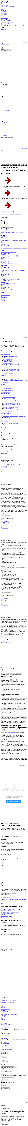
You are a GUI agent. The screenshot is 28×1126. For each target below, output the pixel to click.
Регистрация (6, 1043)
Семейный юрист (7, 395)
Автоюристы (6, 417)
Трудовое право (4, 376)
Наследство (3, 427)
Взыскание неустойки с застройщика (12, 371)
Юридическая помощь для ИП (8, 390)
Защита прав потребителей (7, 385)
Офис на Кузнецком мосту (7, 22)
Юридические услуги (6, 3)
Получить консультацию (7, 851)
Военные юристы (7, 361)
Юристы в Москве (7, 363)
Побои (5, 424)
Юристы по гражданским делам (11, 357)
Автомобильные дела (6, 413)
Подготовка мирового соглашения (11, 405)
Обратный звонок (5, 70)
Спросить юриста (5, 44)
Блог (2, 9)
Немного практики (5, 1009)
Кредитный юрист (7, 359)
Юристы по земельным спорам (11, 370)
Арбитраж (3, 375)
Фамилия (3, 1060)
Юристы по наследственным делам (12, 429)
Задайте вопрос (7, 211)
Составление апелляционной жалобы (12, 404)
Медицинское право (5, 392)
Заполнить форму (5, 1088)
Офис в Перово (4, 19)
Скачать (2, 903)
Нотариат (3, 384)
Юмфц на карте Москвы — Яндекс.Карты (13, 819)
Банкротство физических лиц (10, 356)
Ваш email (3, 1064)
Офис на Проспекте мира (7, 20)
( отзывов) (5, 472)
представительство (15, 682)
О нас (2, 1006)
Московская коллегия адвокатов (11, 364)
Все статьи (3, 917)
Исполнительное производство (8, 419)
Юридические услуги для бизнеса (9, 1014)
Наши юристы (4, 5)
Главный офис (4, 18)
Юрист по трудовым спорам (10, 379)
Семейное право (5, 393)
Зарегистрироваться (5, 50)
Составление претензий (9, 408)
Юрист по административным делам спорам (14, 416)
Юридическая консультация (7, 6)
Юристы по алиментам (9, 397)
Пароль (2, 1068)
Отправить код (4, 1079)
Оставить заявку (5, 228)
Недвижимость (4, 366)
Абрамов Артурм (5, 600)
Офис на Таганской (5, 23)
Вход (2, 1043)
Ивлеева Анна (4, 467)
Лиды (2, 1018)
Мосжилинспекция (8, 373)
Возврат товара (7, 388)
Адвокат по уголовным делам (10, 423)
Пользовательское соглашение (8, 1002)
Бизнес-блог (4, 13)
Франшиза (3, 11)
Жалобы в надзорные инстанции (11, 407)
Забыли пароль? (8, 1049)
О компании (4, 14)
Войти (2, 48)
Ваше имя (3, 1056)
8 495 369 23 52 (4, 1038)
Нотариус (3, 7)
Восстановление (5, 1072)
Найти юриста (4, 461)
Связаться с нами (5, 936)
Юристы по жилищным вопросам (11, 369)
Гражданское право (5, 354)
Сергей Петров (4, 523)
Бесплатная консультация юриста (14, 214)
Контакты (3, 1007)
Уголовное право (5, 421)
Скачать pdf (3, 29)
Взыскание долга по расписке (10, 360)
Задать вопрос (4, 2)
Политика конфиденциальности (8, 1000)
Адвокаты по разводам (9, 398)
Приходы (3, 1019)
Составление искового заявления (11, 403)
